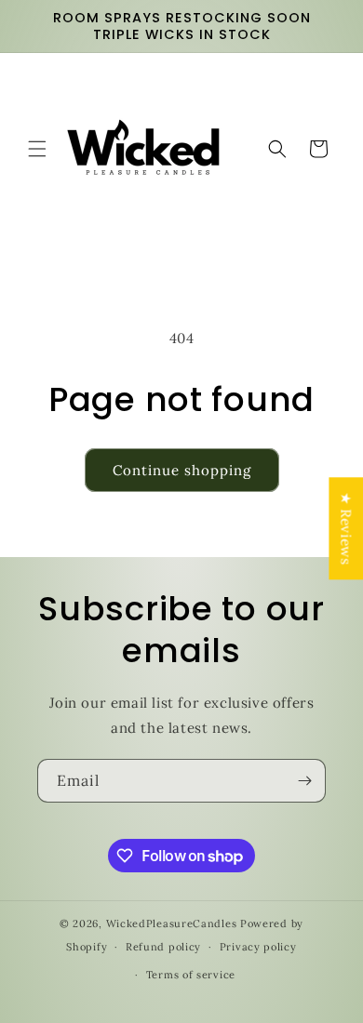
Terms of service (190, 974)
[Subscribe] (304, 781)
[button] (37, 148)
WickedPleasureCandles (171, 923)
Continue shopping (182, 470)
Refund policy (163, 946)
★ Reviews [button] (346, 528)
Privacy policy (258, 946)
